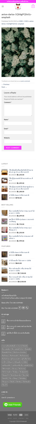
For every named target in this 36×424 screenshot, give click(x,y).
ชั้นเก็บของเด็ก (14, 355)
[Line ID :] (12, 405)
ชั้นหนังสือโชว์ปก (7, 352)
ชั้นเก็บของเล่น (24, 355)
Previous (5, 84)
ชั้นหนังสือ (28, 349)
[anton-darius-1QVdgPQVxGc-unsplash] (18, 52)
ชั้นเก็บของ (5, 355)
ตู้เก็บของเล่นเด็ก (15, 359)
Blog (15, 418)
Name (6, 119)
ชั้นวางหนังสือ (6, 349)
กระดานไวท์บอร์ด (22, 346)
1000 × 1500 (23, 21)
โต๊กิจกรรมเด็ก (6, 368)
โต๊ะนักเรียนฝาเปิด (15, 375)
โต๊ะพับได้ (4, 378)
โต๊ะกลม (14, 368)
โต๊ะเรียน (18, 381)
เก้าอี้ (3, 362)
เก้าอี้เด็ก (24, 362)
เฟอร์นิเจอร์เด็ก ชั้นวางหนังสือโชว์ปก (22, 365)
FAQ (27, 418)
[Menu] (3, 6)
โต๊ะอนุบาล (5, 381)
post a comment (25, 81)
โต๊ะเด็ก (12, 381)
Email (6, 128)
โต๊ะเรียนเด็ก (26, 381)
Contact (21, 418)
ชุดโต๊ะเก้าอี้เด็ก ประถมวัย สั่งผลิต (18, 333)
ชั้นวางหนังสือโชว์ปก (17, 349)
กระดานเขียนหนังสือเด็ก (9, 346)
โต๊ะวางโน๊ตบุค (13, 378)
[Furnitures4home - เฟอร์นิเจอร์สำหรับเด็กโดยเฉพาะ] (18, 6)
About (10, 418)
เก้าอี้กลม (9, 362)
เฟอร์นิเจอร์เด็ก (6, 365)
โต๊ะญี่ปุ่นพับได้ (24, 372)
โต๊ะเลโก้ (4, 385)
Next (4, 87)
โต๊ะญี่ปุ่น (15, 372)
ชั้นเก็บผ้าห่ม (5, 359)
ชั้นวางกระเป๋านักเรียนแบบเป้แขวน (19, 320)
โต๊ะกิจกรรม (21, 368)
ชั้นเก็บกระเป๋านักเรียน (20, 352)
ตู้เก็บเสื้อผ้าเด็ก (26, 359)
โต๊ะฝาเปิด (25, 375)
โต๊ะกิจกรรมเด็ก (6, 372)
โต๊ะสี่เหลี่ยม (22, 378)
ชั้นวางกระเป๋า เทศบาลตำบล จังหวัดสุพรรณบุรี (19, 327)
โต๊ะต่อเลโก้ (5, 375)
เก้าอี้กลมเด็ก (17, 362)
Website (7, 138)
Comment (8, 102)
